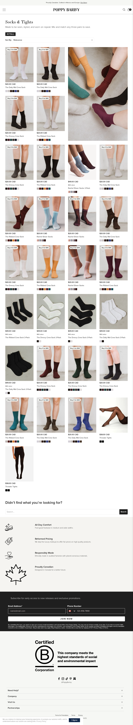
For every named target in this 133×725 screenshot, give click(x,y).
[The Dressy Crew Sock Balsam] (11, 140)
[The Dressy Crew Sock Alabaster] (18, 140)
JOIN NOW (66, 619)
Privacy (80, 715)
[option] (66, 3)
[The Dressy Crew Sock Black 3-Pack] (38, 341)
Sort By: (8, 40)
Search (123, 512)
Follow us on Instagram (63, 678)
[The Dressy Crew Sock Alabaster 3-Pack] (40, 341)
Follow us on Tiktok (66, 678)
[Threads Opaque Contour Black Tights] (103, 441)
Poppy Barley (67, 9)
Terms (106, 628)
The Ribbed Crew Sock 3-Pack (17, 337)
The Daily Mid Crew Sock (15, 87)
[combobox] (71, 611)
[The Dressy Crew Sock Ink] (16, 140)
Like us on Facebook (59, 678)
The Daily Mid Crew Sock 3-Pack (112, 337)
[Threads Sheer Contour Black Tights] (100, 441)
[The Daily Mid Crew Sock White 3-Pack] (100, 341)
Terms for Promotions (61, 715)
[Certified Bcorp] (66, 657)
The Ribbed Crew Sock (46, 136)
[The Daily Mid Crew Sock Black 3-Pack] (103, 341)
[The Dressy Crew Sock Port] (9, 140)
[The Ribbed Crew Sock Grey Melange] (38, 140)
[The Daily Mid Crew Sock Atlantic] (16, 91)
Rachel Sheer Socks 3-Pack (79, 188)
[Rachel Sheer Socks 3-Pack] (74, 192)
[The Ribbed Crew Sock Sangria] (40, 140)
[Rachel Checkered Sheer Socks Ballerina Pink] (69, 192)
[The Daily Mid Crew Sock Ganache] (11, 91)
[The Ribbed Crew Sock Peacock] (49, 140)
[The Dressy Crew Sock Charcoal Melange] (13, 140)
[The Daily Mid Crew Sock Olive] (18, 91)
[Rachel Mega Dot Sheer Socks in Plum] (76, 192)
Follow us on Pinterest (70, 678)
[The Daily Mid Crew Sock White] (6, 91)
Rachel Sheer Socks (45, 237)
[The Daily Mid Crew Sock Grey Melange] (9, 91)
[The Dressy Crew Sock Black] (6, 140)
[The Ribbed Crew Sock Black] (42, 140)
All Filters (10, 34)
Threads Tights (105, 438)
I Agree (74, 720)
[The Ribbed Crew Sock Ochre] (45, 140)
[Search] (124, 9)
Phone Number (74, 606)
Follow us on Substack (74, 678)
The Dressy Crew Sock (14, 136)
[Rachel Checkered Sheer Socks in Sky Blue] (71, 192)
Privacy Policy (97, 628)
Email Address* (15, 606)
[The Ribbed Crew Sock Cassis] (47, 140)
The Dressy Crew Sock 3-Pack (49, 337)
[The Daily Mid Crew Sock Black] (13, 91)
